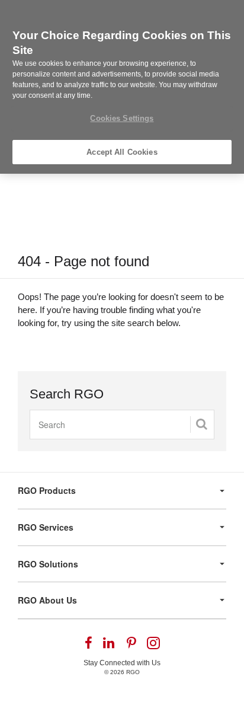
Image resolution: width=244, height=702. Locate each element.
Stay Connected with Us (122, 663)
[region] (122, 87)
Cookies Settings (121, 118)
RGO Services (45, 527)
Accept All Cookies (121, 152)
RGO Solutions (48, 564)
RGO (133, 672)
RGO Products (47, 490)
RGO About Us (47, 600)
